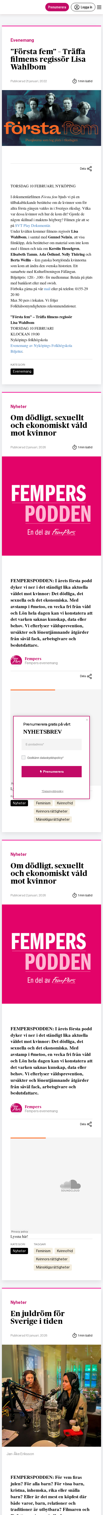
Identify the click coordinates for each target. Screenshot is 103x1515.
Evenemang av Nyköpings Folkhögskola (41, 345)
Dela (83, 168)
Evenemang (22, 40)
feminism (43, 803)
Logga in (86, 7)
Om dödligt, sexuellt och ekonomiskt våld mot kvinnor (49, 425)
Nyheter (19, 406)
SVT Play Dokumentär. (33, 225)
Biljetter (16, 351)
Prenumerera (57, 7)
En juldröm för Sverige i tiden (38, 1317)
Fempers (33, 659)
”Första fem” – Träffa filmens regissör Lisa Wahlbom (48, 59)
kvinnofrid (65, 803)
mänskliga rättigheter (53, 819)
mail (47, 288)
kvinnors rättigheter (52, 811)
